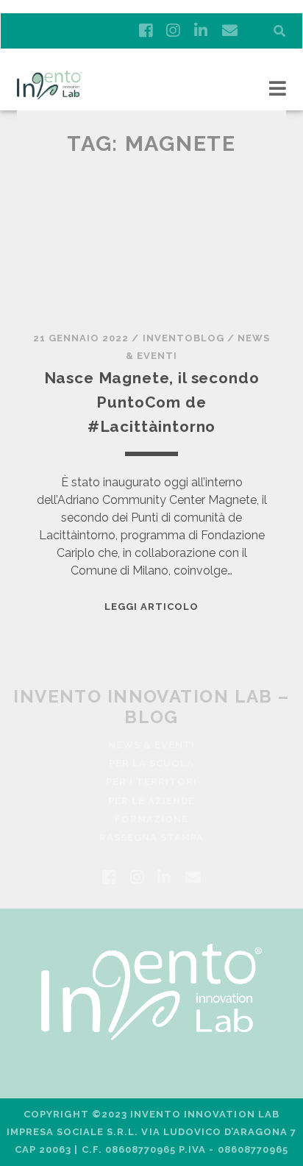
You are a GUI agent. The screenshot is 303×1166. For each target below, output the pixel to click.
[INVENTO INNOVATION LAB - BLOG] (49, 93)
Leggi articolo (151, 606)
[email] (230, 31)
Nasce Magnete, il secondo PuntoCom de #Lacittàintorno (152, 402)
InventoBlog (183, 338)
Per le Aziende (152, 800)
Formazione (151, 819)
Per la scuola (152, 763)
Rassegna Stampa (151, 837)
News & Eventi (152, 744)
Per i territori (152, 781)
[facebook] (145, 31)
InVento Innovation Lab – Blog (151, 706)
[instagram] (172, 31)
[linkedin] (200, 31)
